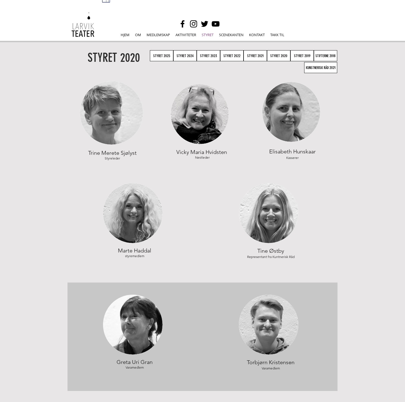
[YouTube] (215, 24)
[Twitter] (204, 24)
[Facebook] (182, 24)
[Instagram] (193, 24)
